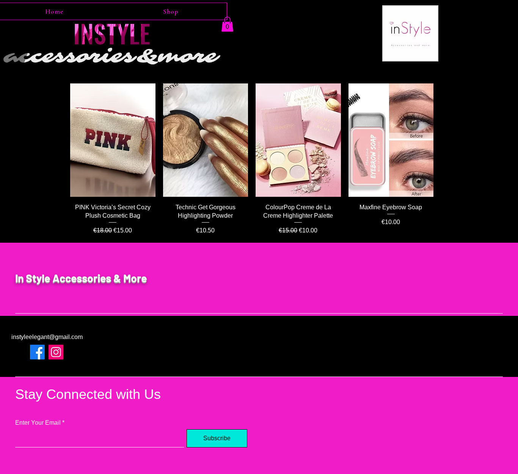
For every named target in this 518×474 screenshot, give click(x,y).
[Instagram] (56, 352)
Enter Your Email (38, 423)
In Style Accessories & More (81, 278)
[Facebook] (37, 352)
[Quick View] (112, 140)
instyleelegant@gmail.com (47, 337)
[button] (227, 24)
